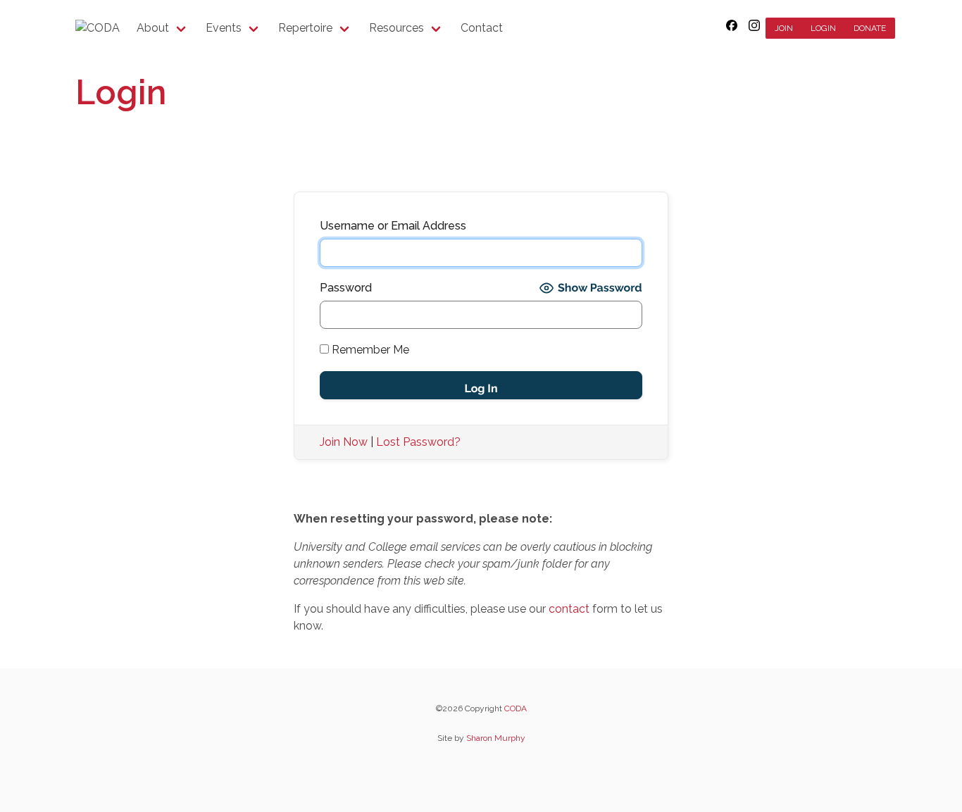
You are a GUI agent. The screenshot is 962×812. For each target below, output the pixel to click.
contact (569, 609)
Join (784, 28)
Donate (870, 28)
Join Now (344, 442)
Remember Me (369, 349)
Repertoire (305, 28)
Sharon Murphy (495, 738)
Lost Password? (418, 442)
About (153, 28)
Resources (396, 28)
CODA (515, 708)
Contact (482, 28)
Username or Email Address (393, 225)
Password (346, 287)
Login (823, 28)
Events (224, 28)
